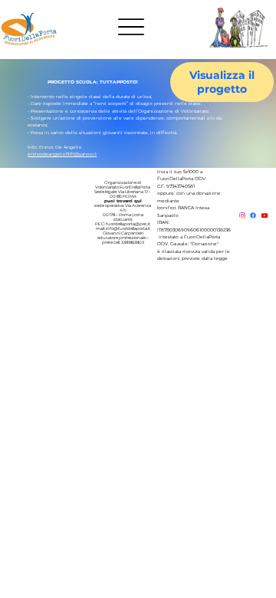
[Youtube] (264, 215)
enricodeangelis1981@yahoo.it (62, 153)
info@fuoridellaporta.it (128, 228)
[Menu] (131, 27)
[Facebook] (253, 215)
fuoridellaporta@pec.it (128, 224)
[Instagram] (242, 215)
